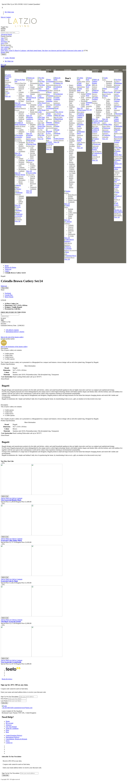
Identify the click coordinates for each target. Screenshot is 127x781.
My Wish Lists (9, 12)
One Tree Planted (11, 727)
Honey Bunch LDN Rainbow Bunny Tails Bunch (72, 99)
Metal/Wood (57, 121)
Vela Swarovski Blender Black (11, 500)
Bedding (17, 212)
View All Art (57, 114)
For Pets (40, 137)
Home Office (106, 126)
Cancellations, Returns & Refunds (16, 739)
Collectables (10, 70)
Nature (55, 128)
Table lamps (80, 92)
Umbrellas (105, 137)
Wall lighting (81, 87)
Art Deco (117, 81)
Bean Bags (49, 90)
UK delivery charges (12, 330)
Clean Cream (118, 90)
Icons (55, 110)
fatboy (3, 40)
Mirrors (17, 187)
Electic (116, 97)
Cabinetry (67, 223)
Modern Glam (118, 133)
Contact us (9, 742)
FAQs (8, 741)
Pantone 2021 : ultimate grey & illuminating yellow (118, 174)
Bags (103, 90)
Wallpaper (18, 194)
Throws (17, 191)
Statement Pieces (69, 257)
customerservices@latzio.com (23, 708)
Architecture (57, 96)
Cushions (17, 157)
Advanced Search (6, 34)
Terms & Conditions (12, 728)
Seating (66, 193)
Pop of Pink (117, 183)
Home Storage (19, 176)
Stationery (105, 133)
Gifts (39, 70)
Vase (2, 38)
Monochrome (118, 138)
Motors (55, 124)
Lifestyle (105, 70)
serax (2, 43)
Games (104, 122)
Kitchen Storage (31, 139)
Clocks (17, 209)
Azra (6, 94)
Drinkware (29, 79)
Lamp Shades (81, 142)
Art (54, 70)
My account (9, 723)
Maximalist (117, 115)
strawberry (4, 41)
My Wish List (9, 61)
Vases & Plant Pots (20, 83)
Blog (7, 732)
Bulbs (78, 146)
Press (7, 730)
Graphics (56, 106)
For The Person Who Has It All (41, 131)
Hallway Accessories (70, 250)
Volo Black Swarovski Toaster (11, 621)
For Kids (40, 87)
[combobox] (10, 32)
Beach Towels (106, 94)
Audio (104, 79)
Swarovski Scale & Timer (9, 581)
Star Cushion (5, 47)
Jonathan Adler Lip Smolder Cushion (72, 166)
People (55, 131)
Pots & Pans (30, 142)
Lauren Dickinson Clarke (8, 82)
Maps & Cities (57, 117)
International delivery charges (15, 331)
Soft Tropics (117, 207)
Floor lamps (80, 112)
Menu (2, 66)
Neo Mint (117, 149)
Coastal (116, 94)
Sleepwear (105, 130)
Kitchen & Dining (32, 70)
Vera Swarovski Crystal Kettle (11, 662)
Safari (115, 194)
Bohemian (117, 85)
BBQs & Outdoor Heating (94, 86)
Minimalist (117, 128)
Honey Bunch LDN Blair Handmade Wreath (72, 88)
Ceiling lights (81, 81)
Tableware (29, 162)
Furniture (49, 97)
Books (104, 97)
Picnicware (95, 146)
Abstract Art (57, 85)
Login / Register (10, 58)
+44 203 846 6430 (8, 708)
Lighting (80, 70)
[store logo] (23, 27)
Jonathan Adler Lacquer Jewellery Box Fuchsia (72, 111)
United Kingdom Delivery (14, 735)
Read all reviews (7, 679)
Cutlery (7, 271)
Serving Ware (30, 146)
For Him (40, 83)
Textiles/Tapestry (58, 140)
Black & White (58, 81)
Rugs (47, 140)
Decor (48, 94)
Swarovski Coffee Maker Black (11, 540)
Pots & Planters (96, 151)
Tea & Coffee (30, 174)
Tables (66, 207)
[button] (6, 498)
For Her (40, 79)
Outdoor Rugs (96, 142)
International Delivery (12, 737)
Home (7, 265)
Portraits (56, 135)
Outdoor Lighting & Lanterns (80, 120)
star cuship (4, 49)
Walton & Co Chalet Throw (72, 173)
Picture (3, 52)
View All (7, 96)
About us (9, 725)
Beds (65, 254)
